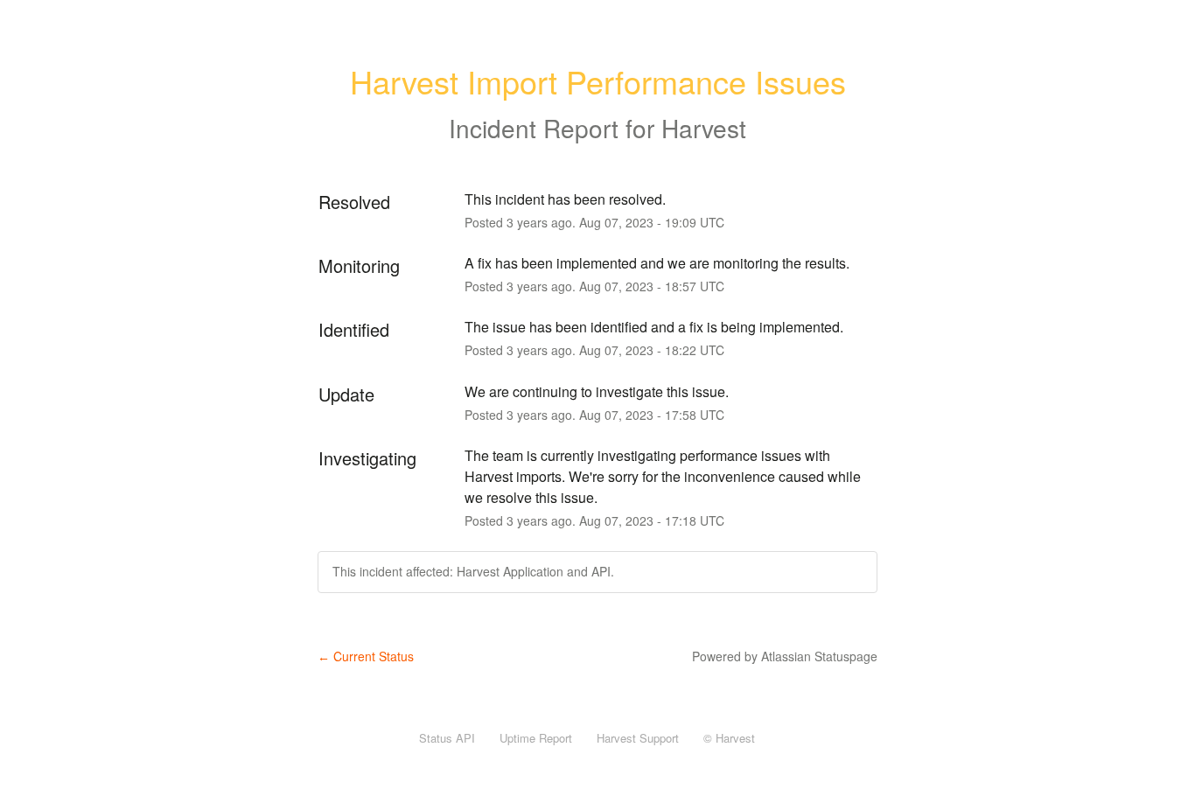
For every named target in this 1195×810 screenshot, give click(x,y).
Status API (447, 738)
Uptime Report (536, 738)
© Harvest (729, 738)
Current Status (366, 656)
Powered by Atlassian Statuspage (784, 656)
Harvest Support (638, 738)
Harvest (703, 127)
